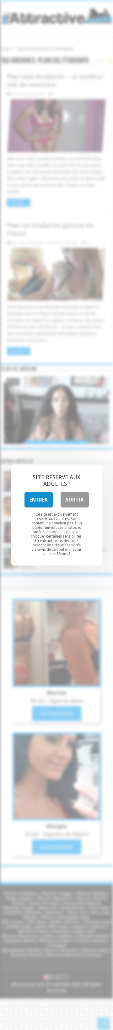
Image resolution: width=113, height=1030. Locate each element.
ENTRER (39, 500)
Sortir (75, 500)
